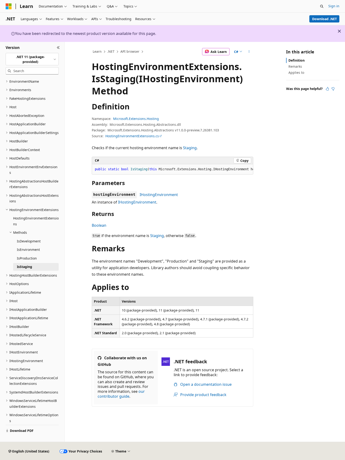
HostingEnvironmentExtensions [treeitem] (36, 221)
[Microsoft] (9, 6)
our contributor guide (121, 394)
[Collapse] (58, 47)
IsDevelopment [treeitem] (29, 241)
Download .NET (324, 19)
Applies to (296, 72)
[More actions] (249, 52)
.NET (111, 51)
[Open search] (321, 6)
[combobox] (32, 59)
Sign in (333, 6)
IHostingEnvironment (159, 194)
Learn (97, 51)
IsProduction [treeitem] (27, 258)
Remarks (295, 66)
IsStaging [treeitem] (24, 266)
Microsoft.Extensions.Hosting (136, 118)
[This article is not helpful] (333, 89)
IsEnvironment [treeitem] (28, 249)
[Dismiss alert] (339, 31)
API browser (129, 51)
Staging (190, 147)
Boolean (99, 225)
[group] (172, 169)
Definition (296, 60)
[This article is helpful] (327, 89)
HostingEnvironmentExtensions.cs (132, 136)
